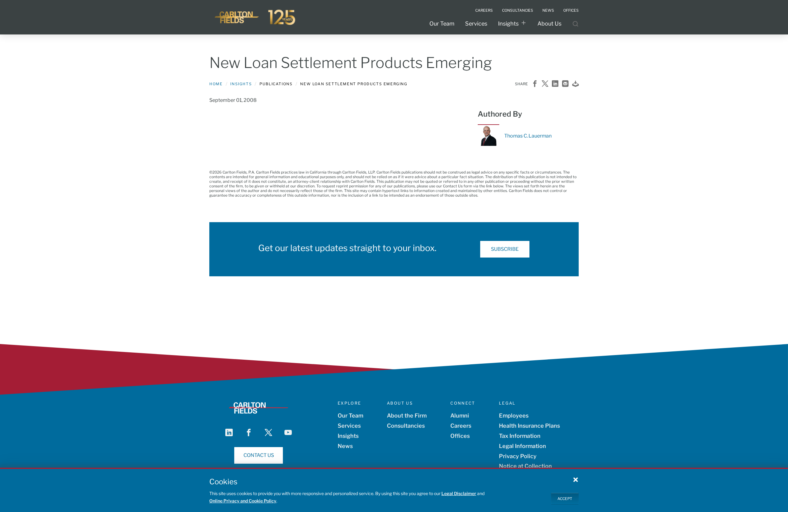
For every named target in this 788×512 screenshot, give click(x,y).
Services (476, 23)
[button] (576, 479)
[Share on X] (545, 84)
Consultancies (406, 425)
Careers (460, 425)
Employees (514, 415)
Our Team (441, 23)
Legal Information (522, 446)
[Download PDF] (575, 84)
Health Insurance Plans (529, 425)
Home (216, 84)
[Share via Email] (565, 84)
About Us (549, 23)
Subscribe (505, 249)
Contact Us (258, 455)
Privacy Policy (518, 456)
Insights (508, 23)
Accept (564, 498)
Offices (460, 436)
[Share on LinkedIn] (555, 84)
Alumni (459, 415)
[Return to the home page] (255, 17)
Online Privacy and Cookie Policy (242, 500)
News (345, 446)
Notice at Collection (525, 466)
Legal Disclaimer (458, 493)
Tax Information (520, 436)
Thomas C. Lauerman (528, 136)
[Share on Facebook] (535, 84)
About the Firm (407, 415)
